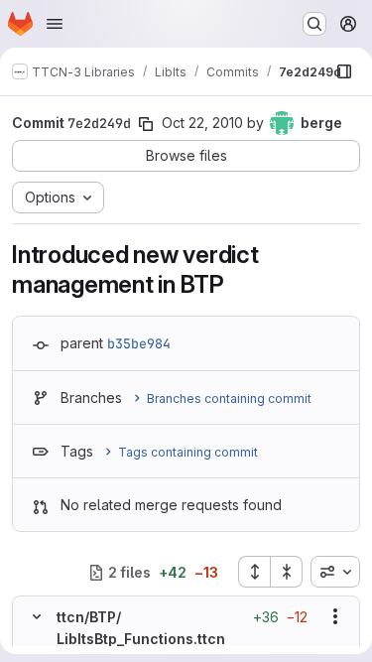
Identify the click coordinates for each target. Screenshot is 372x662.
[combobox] (335, 572)
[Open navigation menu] (54, 24)
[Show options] (335, 616)
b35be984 (139, 343)
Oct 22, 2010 (202, 122)
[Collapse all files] (287, 572)
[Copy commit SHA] (146, 124)
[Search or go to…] (314, 24)
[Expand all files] (254, 572)
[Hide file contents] (37, 616)
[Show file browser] (344, 71)
